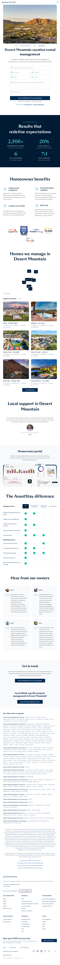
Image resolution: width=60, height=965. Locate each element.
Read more (20, 849)
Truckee (16, 744)
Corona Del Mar (6, 729)
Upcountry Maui (22, 773)
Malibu (48, 733)
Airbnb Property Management (49, 901)
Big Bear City (40, 726)
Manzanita (44, 794)
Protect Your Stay (25, 926)
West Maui (44, 773)
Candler (48, 789)
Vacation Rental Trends (27, 901)
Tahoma (43, 743)
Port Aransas (32, 815)
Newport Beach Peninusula (42, 735)
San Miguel (34, 741)
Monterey (18, 735)
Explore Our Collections (27, 910)
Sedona (51, 719)
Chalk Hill (34, 727)
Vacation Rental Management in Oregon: (13, 794)
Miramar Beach (42, 758)
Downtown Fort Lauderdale (20, 756)
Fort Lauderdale (38, 756)
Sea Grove (5, 762)
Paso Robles (26, 739)
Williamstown (36, 781)
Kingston (5, 786)
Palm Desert (12, 739)
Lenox (4, 781)
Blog (23, 899)
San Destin (43, 760)
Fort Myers (45, 756)
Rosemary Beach (36, 760)
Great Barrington (47, 779)
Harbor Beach (12, 758)
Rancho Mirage (48, 739)
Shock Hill (5, 751)
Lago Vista (20, 815)
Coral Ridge (50, 754)
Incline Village (21, 731)
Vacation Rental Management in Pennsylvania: (15, 799)
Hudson (45, 784)
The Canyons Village (49, 818)
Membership (24, 921)
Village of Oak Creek (23, 721)
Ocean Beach (35, 737)
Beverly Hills (28, 726)
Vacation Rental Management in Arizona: (13, 717)
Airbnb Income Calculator (48, 903)
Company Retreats (7, 919)
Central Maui (30, 770)
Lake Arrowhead (12, 733)
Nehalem (50, 794)
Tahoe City (31, 743)
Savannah (27, 767)
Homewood (14, 731)
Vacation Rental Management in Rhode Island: (15, 802)
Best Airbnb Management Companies (30, 903)
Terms (4, 947)
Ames (27, 747)
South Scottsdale (7, 721)
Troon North (15, 721)
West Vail (24, 751)
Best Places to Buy (7, 908)
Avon (31, 747)
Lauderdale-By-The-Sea (33, 758)
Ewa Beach (42, 770)
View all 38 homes (30, 390)
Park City (41, 818)
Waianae (28, 773)
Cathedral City (27, 727)
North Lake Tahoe (15, 737)
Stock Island (28, 762)
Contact (44, 929)
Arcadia (26, 717)
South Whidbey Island (8, 823)
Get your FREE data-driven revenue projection (30, 98)
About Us (44, 921)
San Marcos (21, 741)
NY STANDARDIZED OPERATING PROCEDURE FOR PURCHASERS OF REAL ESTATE (30, 863)
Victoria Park (49, 762)
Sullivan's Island (13, 807)
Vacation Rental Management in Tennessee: (14, 810)
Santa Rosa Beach (51, 760)
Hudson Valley (51, 784)
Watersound (12, 764)
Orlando (15, 760)
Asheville (31, 789)
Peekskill (16, 786)
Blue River (43, 747)
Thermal (11, 744)
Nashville (29, 810)
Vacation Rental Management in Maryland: (14, 776)
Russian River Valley (7, 741)
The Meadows (35, 762)
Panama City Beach (22, 760)
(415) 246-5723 (28, 104)
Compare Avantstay (26, 906)
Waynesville (18, 791)
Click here (28, 855)
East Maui (36, 770)
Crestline (13, 729)
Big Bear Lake (47, 726)
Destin (11, 756)
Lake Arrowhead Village (22, 733)
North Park (22, 737)
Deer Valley (26, 818)
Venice (26, 744)
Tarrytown (34, 786)
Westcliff (31, 744)
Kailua (4, 772)
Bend (32, 794)
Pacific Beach (6, 739)
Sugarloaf (25, 743)
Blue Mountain (37, 754)
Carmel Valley (13, 727)
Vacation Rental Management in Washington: (15, 821)
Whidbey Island (17, 823)
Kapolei (14, 772)
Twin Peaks (21, 744)
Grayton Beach (52, 756)
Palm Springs (19, 739)
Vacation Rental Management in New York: (14, 784)
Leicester (12, 791)
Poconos (30, 799)
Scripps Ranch (6, 743)
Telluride (11, 751)
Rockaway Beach (14, 796)
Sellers (4, 903)
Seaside (15, 762)
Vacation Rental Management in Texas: (13, 813)
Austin (25, 813)
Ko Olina (19, 772)
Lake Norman (6, 791)
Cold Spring (39, 784)
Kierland (44, 717)
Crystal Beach (6, 756)
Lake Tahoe (31, 733)
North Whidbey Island (44, 821)
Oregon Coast (6, 796)
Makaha (27, 772)
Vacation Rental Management (25, 45)
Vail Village (18, 751)
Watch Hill (30, 802)
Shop (23, 929)
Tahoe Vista (37, 743)
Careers (44, 924)
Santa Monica (49, 741)
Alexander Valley (30, 724)
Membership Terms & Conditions (10, 951)
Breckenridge (50, 747)
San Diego (15, 741)
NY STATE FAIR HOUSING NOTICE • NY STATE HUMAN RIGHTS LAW (30, 860)
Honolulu (51, 770)
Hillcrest (49, 729)
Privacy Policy (13, 947)
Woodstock (40, 786)
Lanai (23, 772)
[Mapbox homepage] (7, 293)
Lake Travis (25, 815)
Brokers (5, 906)
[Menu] (57, 2)
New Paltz (10, 786)
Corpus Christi (38, 813)
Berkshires (40, 779)
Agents (4, 899)
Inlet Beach (18, 758)
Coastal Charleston (39, 805)
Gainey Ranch (38, 717)
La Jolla (50, 731)
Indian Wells (28, 731)
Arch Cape (27, 794)
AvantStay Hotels (25, 924)
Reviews (23, 908)
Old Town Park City (34, 818)
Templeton (5, 744)
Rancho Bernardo (40, 739)
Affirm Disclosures (7, 955)
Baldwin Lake (22, 726)
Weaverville (24, 791)
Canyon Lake (31, 813)
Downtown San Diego (35, 729)
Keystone (25, 749)
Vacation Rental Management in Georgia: (14, 767)
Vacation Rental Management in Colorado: (14, 748)
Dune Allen (30, 756)
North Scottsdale (20, 719)
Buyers (4, 901)
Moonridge (24, 735)
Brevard (44, 789)
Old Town (33, 719)
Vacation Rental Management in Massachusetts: (15, 779)
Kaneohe (9, 772)
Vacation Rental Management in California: (14, 724)
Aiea (25, 770)
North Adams (10, 781)
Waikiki (33, 773)
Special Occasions (7, 921)
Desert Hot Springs (25, 729)
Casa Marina (44, 754)
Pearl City (9, 773)
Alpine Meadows (38, 724)
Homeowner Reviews (47, 906)
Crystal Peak (14, 749)
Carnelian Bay (20, 727)
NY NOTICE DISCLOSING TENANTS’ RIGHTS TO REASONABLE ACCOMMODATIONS (30, 865)
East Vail (20, 749)
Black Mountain (37, 789)
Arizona (34, 45)
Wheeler (25, 796)
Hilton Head (6, 807)
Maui (31, 772)
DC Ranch (31, 717)
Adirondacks (29, 784)
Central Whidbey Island (32, 821)
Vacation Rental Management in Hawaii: (13, 770)
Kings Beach (44, 731)
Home (16, 45)
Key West (24, 758)
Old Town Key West (7, 760)
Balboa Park (6, 726)
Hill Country (13, 815)
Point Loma (32, 739)
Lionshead (30, 749)
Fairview (53, 789)
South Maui (14, 773)
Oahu (4, 773)
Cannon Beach (37, 794)
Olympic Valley (47, 737)
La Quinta (5, 733)
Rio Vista (29, 760)
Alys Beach (30, 754)
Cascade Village (6, 749)
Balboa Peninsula (14, 726)
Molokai (35, 772)
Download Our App (26, 919)
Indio (33, 731)
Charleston (31, 805)
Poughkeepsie (22, 786)
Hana (47, 770)
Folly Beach (47, 805)
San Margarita (28, 741)
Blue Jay (53, 726)
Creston (18, 729)
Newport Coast (6, 737)
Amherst (35, 779)
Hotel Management (46, 919)
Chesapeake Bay (29, 776)
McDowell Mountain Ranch (9, 719)
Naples (48, 758)
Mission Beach (6, 735)
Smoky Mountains (36, 810)
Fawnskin (43, 729)
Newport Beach (31, 735)
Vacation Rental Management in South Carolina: (15, 805)
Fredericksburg (6, 815)
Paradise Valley (39, 719)
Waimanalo (38, 773)
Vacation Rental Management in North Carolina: (15, 789)
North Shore (40, 772)
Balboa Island (46, 724)
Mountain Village (37, 749)
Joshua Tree (38, 731)
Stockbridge (29, 781)
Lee (53, 779)
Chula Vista (40, 727)
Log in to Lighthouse (25, 891)
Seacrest (11, 762)
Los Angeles (42, 733)
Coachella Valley (47, 727)
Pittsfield (24, 781)
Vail (14, 751)
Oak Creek (27, 719)
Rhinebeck (28, 786)
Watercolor (5, 764)
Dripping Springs (46, 813)
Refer (43, 926)
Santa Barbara (41, 741)
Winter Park (36, 751)
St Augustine (21, 762)
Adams (30, 779)
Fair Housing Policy (24, 947)
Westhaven (30, 751)
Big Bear (34, 726)
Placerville (49, 749)
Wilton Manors (19, 764)
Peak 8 (44, 749)
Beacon (34, 784)
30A (25, 754)
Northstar (28, 737)
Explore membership (49, 940)
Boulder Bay (6, 727)
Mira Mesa (53, 733)
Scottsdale (46, 719)
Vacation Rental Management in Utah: (13, 818)
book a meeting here (38, 104)
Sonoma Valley (18, 743)
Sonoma (12, 743)
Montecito (13, 735)
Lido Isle (37, 733)
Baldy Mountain (36, 747)
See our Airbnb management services (30, 702)
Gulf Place (5, 758)
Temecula (48, 743)
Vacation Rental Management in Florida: (13, 754)
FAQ (22, 931)
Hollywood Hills (6, 731)
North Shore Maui (48, 772)
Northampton (17, 781)
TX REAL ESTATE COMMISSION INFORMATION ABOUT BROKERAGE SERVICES (30, 867)
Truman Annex (42, 762)
